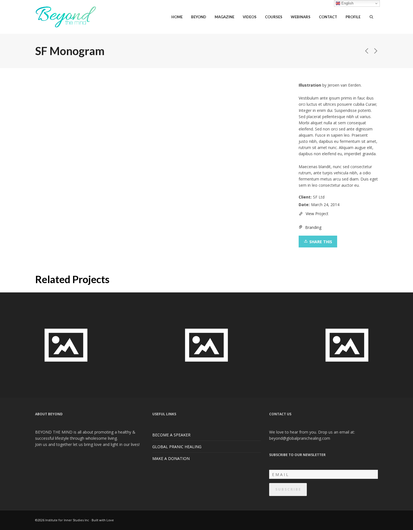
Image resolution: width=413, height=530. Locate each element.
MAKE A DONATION (171, 458)
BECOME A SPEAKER (171, 434)
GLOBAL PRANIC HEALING (176, 446)
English (346, 3)
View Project (317, 213)
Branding (313, 227)
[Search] (371, 17)
